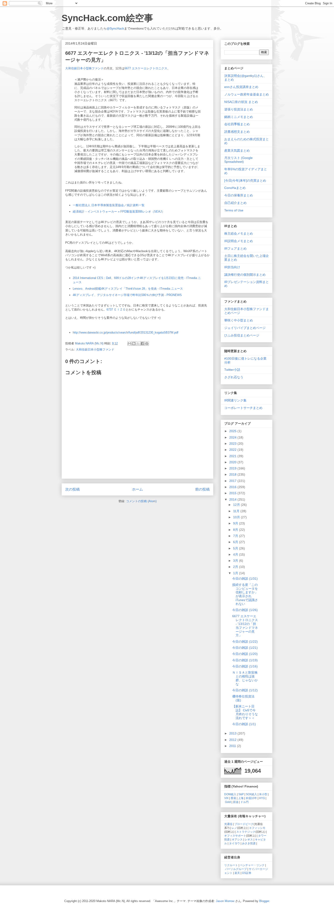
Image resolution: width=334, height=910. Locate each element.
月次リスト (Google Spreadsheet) (238, 159)
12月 (237, 504)
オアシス (237, 839)
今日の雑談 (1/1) (244, 724)
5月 (236, 548)
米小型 (263, 794)
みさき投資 (249, 843)
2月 (236, 567)
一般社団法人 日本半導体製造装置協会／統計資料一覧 (109, 205)
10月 (237, 517)
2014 (233, 499)
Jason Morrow (225, 901)
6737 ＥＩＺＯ (116, 309)
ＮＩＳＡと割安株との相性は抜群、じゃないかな (245, 678)
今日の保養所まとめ (238, 195)
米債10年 (251, 798)
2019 (233, 468)
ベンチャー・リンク (252, 865)
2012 (233, 740)
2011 (233, 746)
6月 (236, 542)
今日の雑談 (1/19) (245, 660)
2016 (233, 487)
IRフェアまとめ (235, 248)
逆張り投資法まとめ (238, 109)
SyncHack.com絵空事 (107, 18)
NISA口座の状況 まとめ (241, 102)
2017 (233, 481)
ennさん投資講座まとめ (241, 87)
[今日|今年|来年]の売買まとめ (245, 180)
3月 (236, 560)
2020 (233, 462)
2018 (233, 474)
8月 (236, 529)
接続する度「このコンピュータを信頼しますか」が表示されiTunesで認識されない (245, 594)
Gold (228, 801)
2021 (233, 456)
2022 (233, 449)
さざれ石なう (233, 377)
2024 (233, 437)
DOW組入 (230, 794)
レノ (234, 827)
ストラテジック (245, 831)
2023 (233, 443)
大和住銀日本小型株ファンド (84, 68)
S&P (241, 794)
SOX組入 (251, 794)
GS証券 (246, 872)
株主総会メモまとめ (238, 233)
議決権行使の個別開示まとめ (245, 274)
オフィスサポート (235, 835)
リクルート (231, 865)
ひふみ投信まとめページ (241, 335)
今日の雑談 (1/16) (245, 666)
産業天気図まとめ (237, 150)
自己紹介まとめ (235, 203)
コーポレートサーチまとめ (243, 408)
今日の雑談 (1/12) (245, 690)
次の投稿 (72, 489)
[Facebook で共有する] (142, 343)
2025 (233, 431)
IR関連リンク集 (235, 400)
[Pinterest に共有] (147, 343)
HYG (262, 798)
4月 (236, 554)
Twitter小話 (232, 369)
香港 (233, 798)
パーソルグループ (236, 868)
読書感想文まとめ (237, 131)
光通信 (228, 823)
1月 (236, 573)
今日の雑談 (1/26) (245, 610)
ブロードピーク (244, 823)
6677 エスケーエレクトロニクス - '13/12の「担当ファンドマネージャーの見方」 (245, 625)
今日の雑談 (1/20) (245, 654)
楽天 (237, 872)
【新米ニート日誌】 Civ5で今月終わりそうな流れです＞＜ (245, 711)
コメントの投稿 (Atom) (141, 501)
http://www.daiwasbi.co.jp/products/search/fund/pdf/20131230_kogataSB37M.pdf (125, 332)
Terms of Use (233, 210)
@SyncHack (115, 28)
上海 (241, 798)
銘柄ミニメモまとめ (238, 117)
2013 (233, 733)
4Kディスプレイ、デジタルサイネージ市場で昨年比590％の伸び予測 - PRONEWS (127, 295)
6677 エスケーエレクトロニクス (146, 68)
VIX (226, 798)
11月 (236, 511)
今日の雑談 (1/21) (245, 647)
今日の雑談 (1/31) (245, 578)
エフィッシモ (257, 827)
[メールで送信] (129, 343)
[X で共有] (138, 343)
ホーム (137, 489)
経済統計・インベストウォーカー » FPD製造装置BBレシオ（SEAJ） (119, 211)
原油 (235, 801)
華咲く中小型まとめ (238, 320)
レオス (249, 839)
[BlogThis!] (134, 343)
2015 (233, 493)
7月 (236, 536)
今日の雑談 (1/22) (245, 641)
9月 (236, 523)
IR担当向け (232, 267)
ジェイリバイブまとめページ (245, 328)
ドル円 (244, 801)
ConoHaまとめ (235, 188)
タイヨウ (234, 843)
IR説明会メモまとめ (238, 241)
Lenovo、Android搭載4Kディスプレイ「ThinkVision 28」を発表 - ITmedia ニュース (128, 288)
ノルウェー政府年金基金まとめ (246, 94)
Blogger (264, 901)
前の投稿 (202, 489)
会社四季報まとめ (237, 124)
